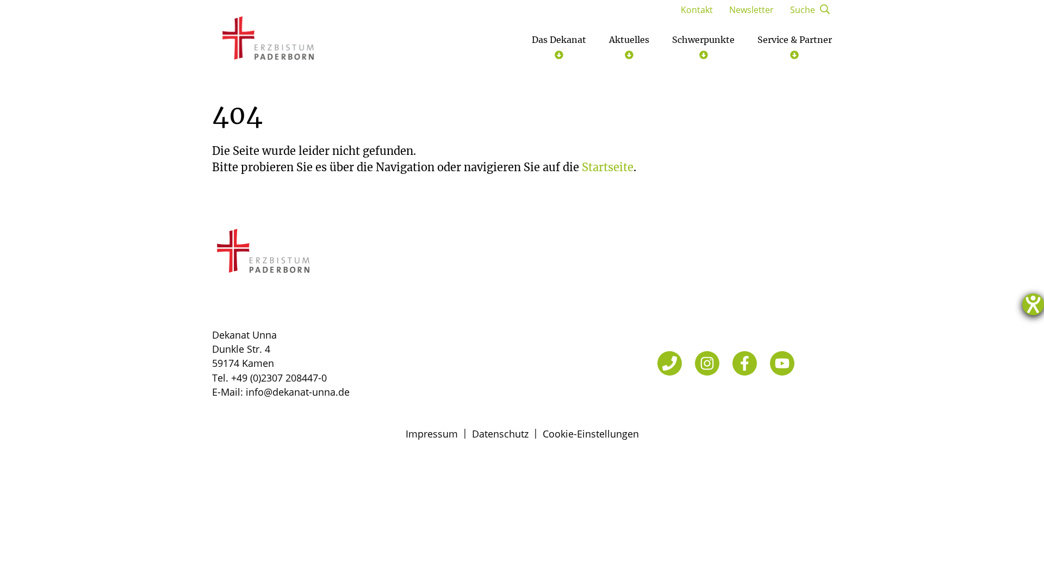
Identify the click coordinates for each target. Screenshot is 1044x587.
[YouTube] (782, 363)
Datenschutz (500, 433)
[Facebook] (744, 363)
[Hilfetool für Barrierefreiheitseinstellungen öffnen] (1033, 304)
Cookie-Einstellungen (591, 433)
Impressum (432, 433)
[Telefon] (669, 363)
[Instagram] (707, 363)
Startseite (607, 167)
